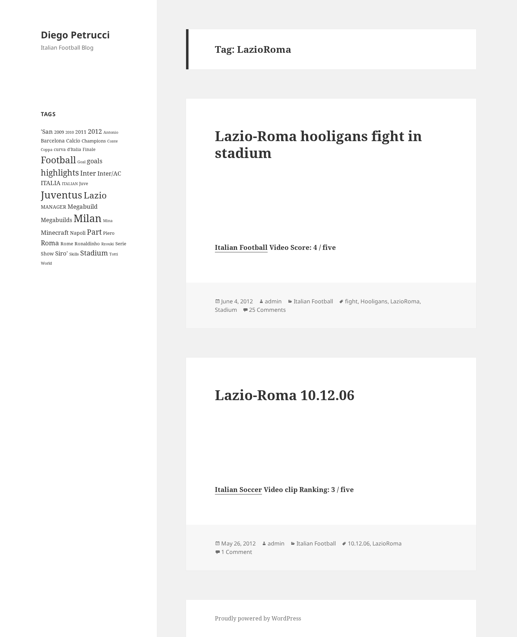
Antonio (110, 132)
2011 (81, 131)
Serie (120, 243)
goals (94, 161)
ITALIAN (70, 183)
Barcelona (53, 140)
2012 (95, 131)
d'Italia (74, 149)
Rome (66, 243)
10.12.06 (359, 543)
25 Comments (267, 310)
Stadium (94, 253)
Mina (108, 220)
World (46, 263)
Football (58, 159)
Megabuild (82, 206)
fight (351, 301)
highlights (60, 172)
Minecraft (55, 232)
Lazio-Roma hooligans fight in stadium (318, 144)
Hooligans (374, 301)
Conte (112, 141)
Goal (81, 161)
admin (273, 301)
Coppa (46, 149)
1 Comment (236, 552)
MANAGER (53, 206)
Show (47, 253)
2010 (69, 132)
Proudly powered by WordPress (258, 618)
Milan (88, 218)
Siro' (61, 253)
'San (47, 131)
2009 (59, 132)
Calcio (73, 140)
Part (94, 232)
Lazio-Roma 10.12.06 (285, 394)
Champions (94, 141)
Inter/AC (109, 173)
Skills (74, 254)
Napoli (77, 232)
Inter (88, 173)
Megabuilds (56, 220)
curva (60, 149)
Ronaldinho (87, 243)
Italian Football (241, 247)
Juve (83, 184)
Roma (50, 242)
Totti (113, 254)
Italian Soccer (238, 489)
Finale (89, 149)
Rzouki (107, 243)
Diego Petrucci (75, 34)
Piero (109, 233)
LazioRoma (405, 301)
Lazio (95, 195)
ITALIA (50, 183)
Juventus (61, 194)
